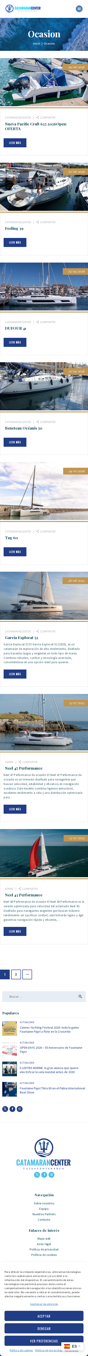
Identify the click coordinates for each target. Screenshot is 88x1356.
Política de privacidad (49, 1350)
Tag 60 (11, 537)
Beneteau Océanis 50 (23, 428)
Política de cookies (21, 1350)
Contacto (44, 1220)
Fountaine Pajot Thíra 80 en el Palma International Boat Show (52, 1090)
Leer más (15, 143)
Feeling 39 (14, 228)
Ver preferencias (44, 1340)
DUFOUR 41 (15, 328)
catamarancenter (18, 117)
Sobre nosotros (44, 1203)
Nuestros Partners (44, 1214)
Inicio (36, 43)
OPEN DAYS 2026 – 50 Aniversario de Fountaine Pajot (51, 1050)
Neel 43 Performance (23, 895)
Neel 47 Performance (23, 768)
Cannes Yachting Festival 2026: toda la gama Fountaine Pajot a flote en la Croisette (49, 1029)
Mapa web (44, 1239)
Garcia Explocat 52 (21, 637)
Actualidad (27, 1022)
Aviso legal (44, 1244)
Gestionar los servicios (44, 1304)
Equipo (44, 1209)
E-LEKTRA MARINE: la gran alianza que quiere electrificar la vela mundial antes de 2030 (49, 1070)
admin (9, 762)
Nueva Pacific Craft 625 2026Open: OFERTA (36, 126)
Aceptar (44, 1316)
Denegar (44, 1328)
